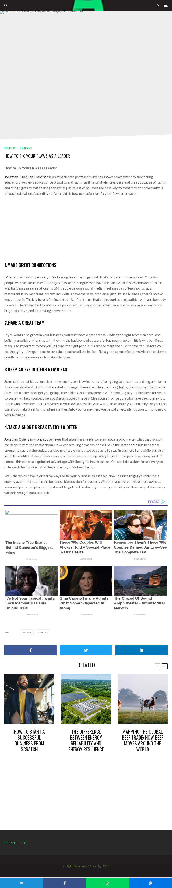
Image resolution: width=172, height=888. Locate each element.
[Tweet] (86, 650)
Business (10, 148)
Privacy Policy (15, 842)
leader (44, 632)
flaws (27, 632)
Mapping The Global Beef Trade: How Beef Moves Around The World (142, 740)
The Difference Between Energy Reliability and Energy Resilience (86, 740)
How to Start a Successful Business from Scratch (29, 740)
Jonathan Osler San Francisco (26, 177)
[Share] (30, 650)
